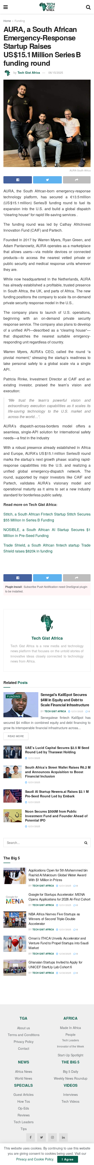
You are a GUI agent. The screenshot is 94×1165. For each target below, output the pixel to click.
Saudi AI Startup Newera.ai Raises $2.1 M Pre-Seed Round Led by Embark (57, 793)
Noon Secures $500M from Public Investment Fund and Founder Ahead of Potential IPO (56, 815)
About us (23, 1028)
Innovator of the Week (70, 1046)
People (70, 1034)
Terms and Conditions (23, 1034)
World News (23, 1078)
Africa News (23, 1071)
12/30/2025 (64, 953)
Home (7, 21)
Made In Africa (70, 1027)
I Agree (67, 1159)
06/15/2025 (55, 72)
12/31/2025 (76, 711)
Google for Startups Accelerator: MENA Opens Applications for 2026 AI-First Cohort (59, 896)
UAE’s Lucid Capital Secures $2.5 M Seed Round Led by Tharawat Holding (57, 749)
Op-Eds (23, 1108)
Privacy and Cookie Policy (34, 1159)
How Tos (23, 1101)
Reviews (24, 1115)
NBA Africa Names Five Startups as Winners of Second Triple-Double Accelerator (54, 918)
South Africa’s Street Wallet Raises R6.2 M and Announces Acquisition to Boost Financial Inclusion (58, 771)
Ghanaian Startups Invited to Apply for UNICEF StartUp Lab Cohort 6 (55, 964)
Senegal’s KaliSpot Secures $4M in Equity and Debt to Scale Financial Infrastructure (65, 699)
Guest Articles (23, 1094)
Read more (16, 736)
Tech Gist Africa (29, 72)
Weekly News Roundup (70, 1078)
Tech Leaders (70, 1040)
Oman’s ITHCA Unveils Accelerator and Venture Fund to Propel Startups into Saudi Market (58, 943)
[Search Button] (86, 842)
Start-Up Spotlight (70, 1055)
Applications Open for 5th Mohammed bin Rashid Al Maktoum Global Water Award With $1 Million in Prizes (58, 875)
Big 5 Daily (70, 1071)
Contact (23, 1048)
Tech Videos (70, 1101)
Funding (20, 21)
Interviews (70, 1094)
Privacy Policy (24, 1041)
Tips (24, 1128)
